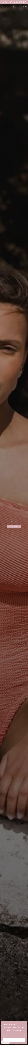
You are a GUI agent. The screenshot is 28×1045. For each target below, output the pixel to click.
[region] (14, 524)
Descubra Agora (14, 528)
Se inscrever (14, 1039)
